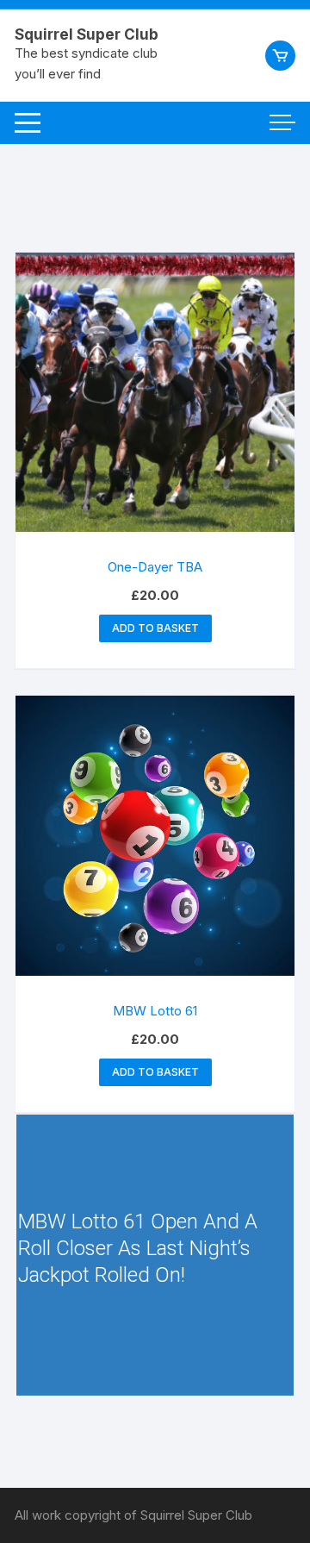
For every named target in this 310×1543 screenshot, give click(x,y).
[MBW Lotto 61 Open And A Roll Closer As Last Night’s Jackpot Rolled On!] (155, 1255)
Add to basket (155, 628)
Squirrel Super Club (86, 34)
